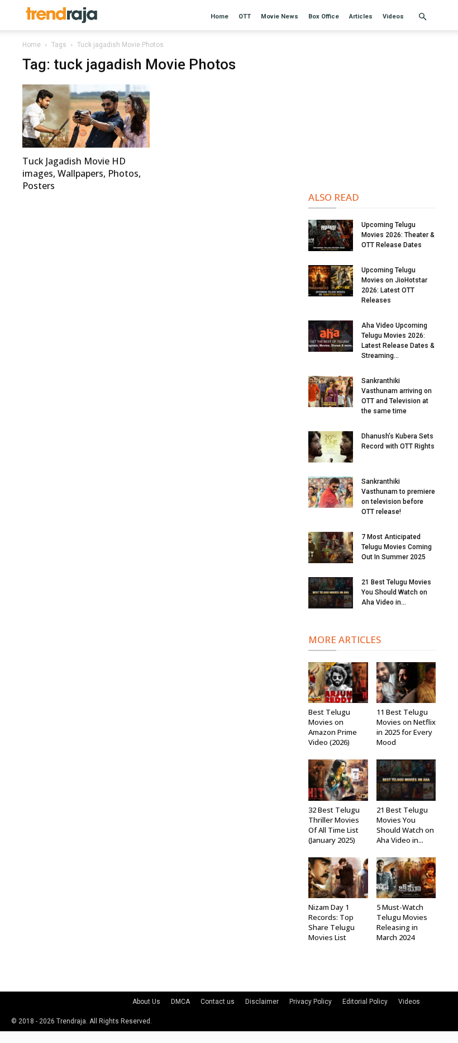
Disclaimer (262, 1002)
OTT (244, 16)
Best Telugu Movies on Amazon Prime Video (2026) (332, 727)
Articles (361, 16)
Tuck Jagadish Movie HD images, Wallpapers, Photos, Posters (81, 173)
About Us (146, 1002)
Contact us (218, 1002)
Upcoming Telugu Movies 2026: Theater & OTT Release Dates (398, 235)
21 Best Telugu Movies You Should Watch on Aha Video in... (396, 592)
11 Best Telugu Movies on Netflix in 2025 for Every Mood (406, 727)
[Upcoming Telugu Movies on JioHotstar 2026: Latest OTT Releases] (330, 280)
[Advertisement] (372, 112)
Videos (393, 16)
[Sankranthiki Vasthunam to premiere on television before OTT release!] (330, 492)
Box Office (323, 16)
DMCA (180, 1002)
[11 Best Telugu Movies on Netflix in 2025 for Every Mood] (406, 682)
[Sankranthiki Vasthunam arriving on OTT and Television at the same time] (330, 391)
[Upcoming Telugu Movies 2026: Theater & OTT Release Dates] (330, 235)
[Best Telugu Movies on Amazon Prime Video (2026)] (338, 682)
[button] (422, 17)
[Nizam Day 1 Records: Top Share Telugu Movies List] (338, 877)
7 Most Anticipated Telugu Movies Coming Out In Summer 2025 (396, 547)
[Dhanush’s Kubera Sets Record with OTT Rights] (330, 446)
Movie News (279, 16)
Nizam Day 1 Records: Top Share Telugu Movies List (331, 922)
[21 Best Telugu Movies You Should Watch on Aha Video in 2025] (330, 592)
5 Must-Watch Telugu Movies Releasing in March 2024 (401, 922)
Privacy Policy (310, 1002)
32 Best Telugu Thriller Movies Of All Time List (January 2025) (334, 825)
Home (219, 16)
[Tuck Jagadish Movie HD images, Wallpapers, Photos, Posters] (86, 116)
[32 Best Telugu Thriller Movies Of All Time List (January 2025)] (338, 779)
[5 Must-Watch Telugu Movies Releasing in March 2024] (406, 877)
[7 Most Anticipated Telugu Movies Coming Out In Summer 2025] (330, 547)
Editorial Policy (365, 1002)
